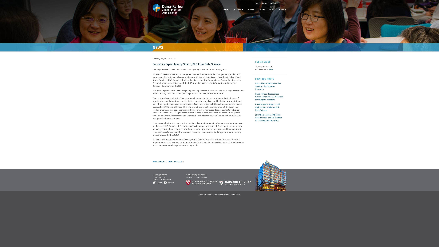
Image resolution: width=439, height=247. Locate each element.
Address (156, 175)
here (271, 69)
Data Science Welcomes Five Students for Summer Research (268, 86)
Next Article (175, 161)
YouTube (171, 183)
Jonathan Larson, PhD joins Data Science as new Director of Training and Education (268, 118)
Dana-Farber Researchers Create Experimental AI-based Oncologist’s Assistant (269, 97)
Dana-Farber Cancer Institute (196, 177)
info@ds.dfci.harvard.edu (162, 180)
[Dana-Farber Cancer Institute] (168, 7)
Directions (163, 175)
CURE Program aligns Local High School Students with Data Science (267, 107)
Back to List (159, 161)
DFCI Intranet (261, 3)
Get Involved (275, 3)
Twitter (159, 183)
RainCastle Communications (230, 194)
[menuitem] (261, 3)
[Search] (285, 3)
